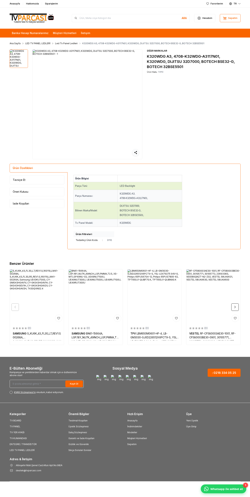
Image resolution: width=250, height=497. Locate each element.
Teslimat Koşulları (78, 420)
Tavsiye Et (19, 179)
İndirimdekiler (134, 426)
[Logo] (32, 18)
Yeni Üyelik (192, 420)
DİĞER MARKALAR (157, 50)
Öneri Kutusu (20, 191)
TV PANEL (15, 426)
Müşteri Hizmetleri (137, 438)
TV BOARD (15, 420)
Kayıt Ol (74, 383)
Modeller (132, 432)
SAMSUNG (20, 333)
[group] (87, 104)
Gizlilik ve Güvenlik (78, 444)
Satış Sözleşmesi (77, 432)
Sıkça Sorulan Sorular (79, 450)
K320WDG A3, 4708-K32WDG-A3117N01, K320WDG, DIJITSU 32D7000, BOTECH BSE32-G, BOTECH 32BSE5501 (143, 43)
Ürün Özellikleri (23, 168)
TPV (133, 333)
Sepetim (132, 444)
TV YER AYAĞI (17, 432)
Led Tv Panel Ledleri (66, 43)
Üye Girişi (191, 426)
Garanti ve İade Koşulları (81, 438)
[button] (15, 307)
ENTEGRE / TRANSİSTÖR (23, 444)
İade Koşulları (21, 203)
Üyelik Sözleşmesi (78, 426)
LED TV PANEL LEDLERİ (37, 43)
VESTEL (194, 333)
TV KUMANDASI (18, 438)
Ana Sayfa (15, 43)
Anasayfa (132, 420)
